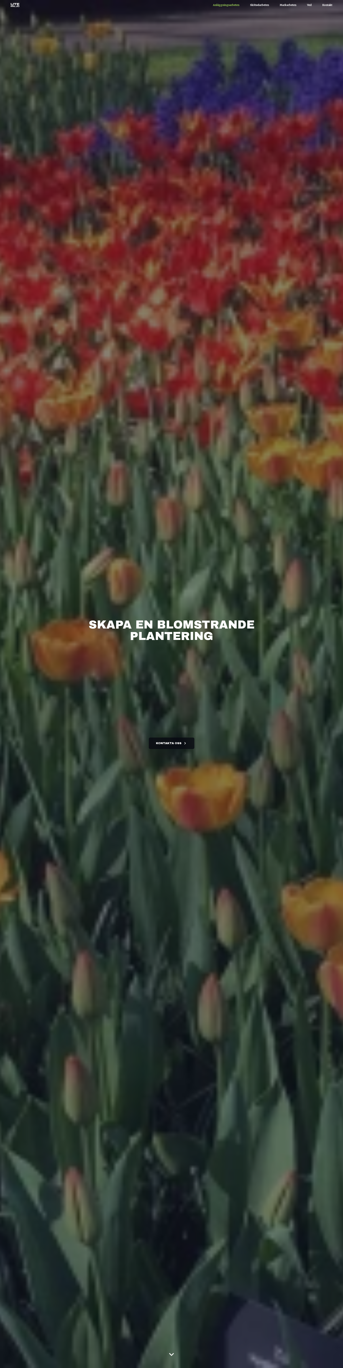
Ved (309, 5)
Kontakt (327, 5)
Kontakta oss (169, 743)
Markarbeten (288, 5)
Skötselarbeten (259, 5)
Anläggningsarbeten (226, 5)
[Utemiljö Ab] (15, 5)
